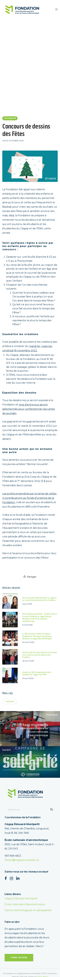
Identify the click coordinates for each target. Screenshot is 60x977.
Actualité (10, 118)
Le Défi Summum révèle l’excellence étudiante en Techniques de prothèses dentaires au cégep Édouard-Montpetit (37, 636)
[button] (19, 957)
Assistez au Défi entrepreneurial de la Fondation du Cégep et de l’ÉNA (36, 673)
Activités (10, 701)
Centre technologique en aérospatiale (28, 910)
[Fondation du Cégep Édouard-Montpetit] (22, 9)
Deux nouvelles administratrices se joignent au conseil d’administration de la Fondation (39, 599)
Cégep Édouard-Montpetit (21, 898)
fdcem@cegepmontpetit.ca (22, 860)
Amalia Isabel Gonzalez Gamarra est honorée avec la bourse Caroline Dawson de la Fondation (39, 655)
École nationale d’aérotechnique (25, 904)
